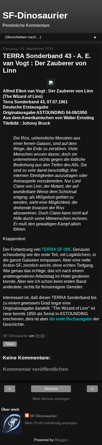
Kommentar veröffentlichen (35, 369)
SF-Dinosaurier (35, 15)
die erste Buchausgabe (70, 319)
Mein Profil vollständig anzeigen (51, 423)
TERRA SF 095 (56, 249)
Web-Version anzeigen (51, 399)
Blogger (61, 440)
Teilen (9, 344)
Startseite (51, 389)
